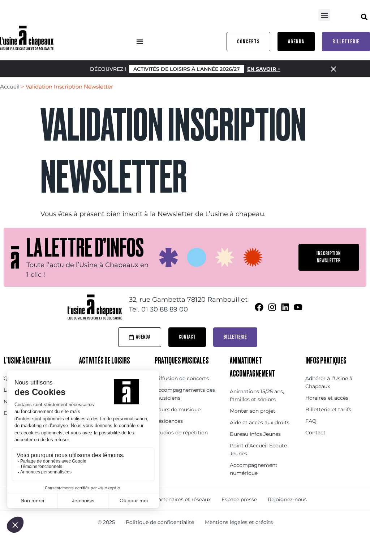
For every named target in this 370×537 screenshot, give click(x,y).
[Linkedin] (285, 307)
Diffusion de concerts (182, 378)
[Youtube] (298, 307)
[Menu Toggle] (139, 41)
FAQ (311, 421)
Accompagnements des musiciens (185, 394)
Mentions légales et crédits (239, 522)
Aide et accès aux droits (259, 422)
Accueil (10, 86)
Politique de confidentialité (160, 522)
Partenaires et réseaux (183, 499)
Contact (315, 432)
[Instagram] (272, 307)
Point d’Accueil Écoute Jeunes (258, 449)
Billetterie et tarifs (328, 409)
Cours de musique (178, 409)
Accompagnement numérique (254, 469)
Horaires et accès (326, 398)
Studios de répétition (181, 432)
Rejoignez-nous (287, 499)
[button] (324, 15)
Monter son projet (252, 411)
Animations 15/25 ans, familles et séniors (257, 395)
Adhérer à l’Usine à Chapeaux (328, 382)
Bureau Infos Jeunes (255, 434)
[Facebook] (259, 307)
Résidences (169, 421)
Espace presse (239, 499)
